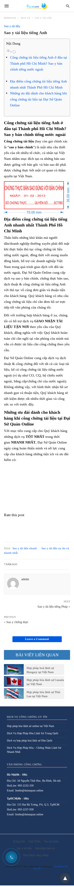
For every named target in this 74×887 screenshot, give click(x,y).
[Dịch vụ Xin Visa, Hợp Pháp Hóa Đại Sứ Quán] (37, 6)
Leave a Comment (37, 639)
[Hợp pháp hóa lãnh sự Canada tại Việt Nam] (14, 681)
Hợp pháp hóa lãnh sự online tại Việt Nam (30, 726)
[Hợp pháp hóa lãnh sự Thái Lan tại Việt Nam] (14, 693)
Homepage (10, 18)
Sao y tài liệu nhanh (24, 548)
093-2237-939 (26, 809)
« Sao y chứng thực (16, 622)
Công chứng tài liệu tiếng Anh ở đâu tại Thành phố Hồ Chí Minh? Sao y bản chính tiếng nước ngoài (38, 63)
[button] (37, 197)
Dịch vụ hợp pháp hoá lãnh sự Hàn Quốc (29, 740)
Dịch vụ (25, 18)
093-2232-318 (26, 785)
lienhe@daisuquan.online (29, 790)
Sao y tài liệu (43, 18)
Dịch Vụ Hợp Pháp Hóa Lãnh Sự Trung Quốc (32, 733)
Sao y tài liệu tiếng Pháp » (53, 606)
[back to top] (65, 878)
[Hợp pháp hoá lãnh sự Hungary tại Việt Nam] (14, 669)
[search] (68, 6)
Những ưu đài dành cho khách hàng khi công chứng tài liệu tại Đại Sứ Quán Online (38, 99)
